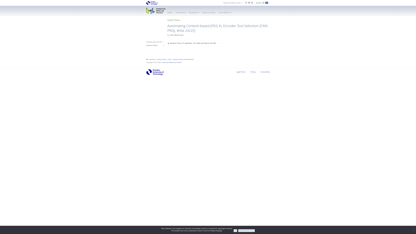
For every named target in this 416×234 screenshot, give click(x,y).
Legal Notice (240, 72)
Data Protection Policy (246, 231)
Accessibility (265, 72)
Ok (235, 231)
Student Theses (152, 45)
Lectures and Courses (154, 42)
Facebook (246, 3)
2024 (169, 59)
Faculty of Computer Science (231, 3)
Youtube (249, 3)
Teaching (152, 59)
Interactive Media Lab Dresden (156, 11)
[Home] (147, 59)
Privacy (253, 72)
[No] (413, 230)
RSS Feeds (252, 3)
